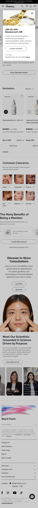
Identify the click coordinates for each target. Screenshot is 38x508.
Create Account (16, 49)
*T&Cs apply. (8, 55)
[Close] (32, 13)
